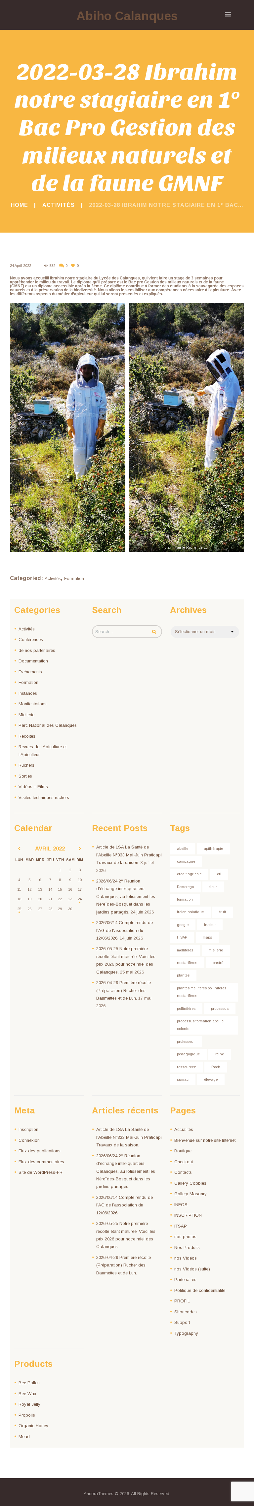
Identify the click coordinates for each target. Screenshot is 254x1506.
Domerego (185, 887)
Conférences (31, 639)
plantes (183, 975)
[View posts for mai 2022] (79, 848)
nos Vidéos (185, 1258)
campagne (186, 861)
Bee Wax (27, 1393)
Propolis (27, 1415)
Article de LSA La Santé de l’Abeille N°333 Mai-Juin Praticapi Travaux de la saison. (129, 855)
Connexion (29, 1140)
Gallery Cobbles (190, 1183)
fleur (213, 887)
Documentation (33, 660)
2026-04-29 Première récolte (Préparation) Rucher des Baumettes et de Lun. (123, 990)
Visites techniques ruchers (44, 797)
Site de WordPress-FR (41, 1172)
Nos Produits (187, 1247)
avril (50, 849)
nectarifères (187, 963)
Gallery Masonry (190, 1193)
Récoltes (27, 736)
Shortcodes (185, 1311)
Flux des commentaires (41, 1161)
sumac (183, 1079)
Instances (28, 693)
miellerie (216, 950)
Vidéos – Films (33, 786)
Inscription (28, 1129)
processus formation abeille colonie (200, 1025)
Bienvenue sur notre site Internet (204, 1140)
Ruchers (26, 765)
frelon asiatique (190, 912)
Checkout (183, 1161)
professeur (186, 1041)
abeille (182, 848)
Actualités (183, 1129)
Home (19, 205)
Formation (74, 578)
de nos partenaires (37, 650)
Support (182, 1322)
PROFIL (182, 1300)
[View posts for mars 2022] (19, 848)
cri (219, 874)
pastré (218, 963)
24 (80, 899)
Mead (24, 1436)
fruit (222, 912)
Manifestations (33, 703)
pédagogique (188, 1054)
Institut (210, 925)
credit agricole (189, 874)
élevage (211, 1079)
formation (185, 899)
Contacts (183, 1172)
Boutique (182, 1150)
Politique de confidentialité (199, 1290)
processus (220, 1008)
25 (19, 909)
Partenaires (185, 1279)
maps (207, 937)
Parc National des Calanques (48, 725)
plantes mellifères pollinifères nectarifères (201, 992)
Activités (58, 205)
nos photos (185, 1236)
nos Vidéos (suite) (192, 1268)
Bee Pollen (29, 1382)
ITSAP (182, 937)
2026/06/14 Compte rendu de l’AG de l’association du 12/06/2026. (124, 930)
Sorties (25, 776)
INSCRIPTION (188, 1215)
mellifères (185, 950)
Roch (215, 1067)
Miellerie (26, 714)
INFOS (181, 1204)
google (183, 925)
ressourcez (186, 1067)
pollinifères (186, 1008)
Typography (186, 1333)
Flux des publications (40, 1150)
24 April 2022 (20, 266)
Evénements (30, 671)
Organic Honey (33, 1425)
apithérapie (213, 848)
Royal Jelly (29, 1404)
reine (219, 1054)
